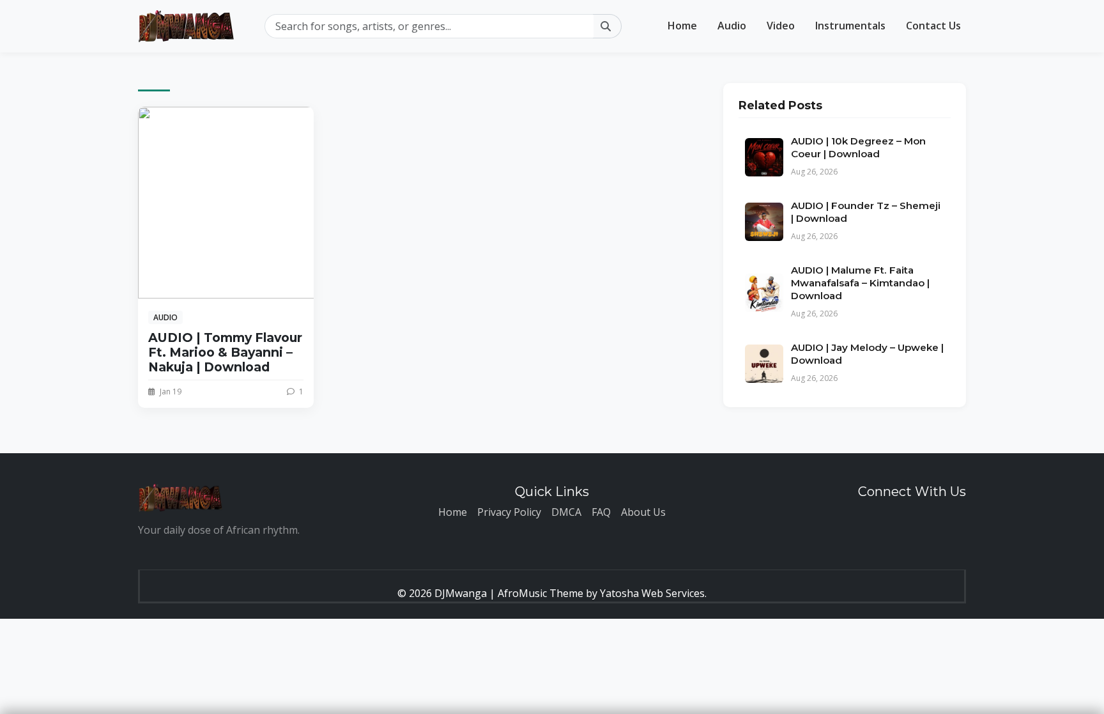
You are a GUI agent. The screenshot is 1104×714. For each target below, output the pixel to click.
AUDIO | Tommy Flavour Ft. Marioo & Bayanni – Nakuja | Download (225, 352)
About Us (643, 512)
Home (682, 26)
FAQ (601, 512)
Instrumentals (850, 26)
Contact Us (933, 26)
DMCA (566, 512)
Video (781, 26)
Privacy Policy (509, 512)
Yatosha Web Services (652, 593)
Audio (731, 26)
